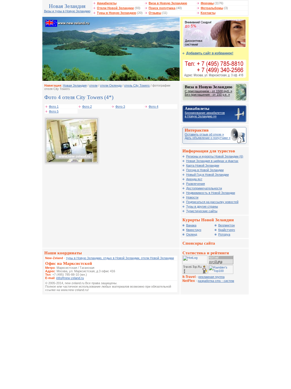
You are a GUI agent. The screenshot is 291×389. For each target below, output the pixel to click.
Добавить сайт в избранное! (209, 53)
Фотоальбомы (212, 8)
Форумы (207, 3)
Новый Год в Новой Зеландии (207, 174)
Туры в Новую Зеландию (116, 13)
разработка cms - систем (216, 280)
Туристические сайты (201, 211)
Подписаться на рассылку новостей (212, 202)
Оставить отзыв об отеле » (204, 134)
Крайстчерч (226, 230)
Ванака (191, 225)
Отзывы (155, 13)
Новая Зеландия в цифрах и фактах (212, 161)
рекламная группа (211, 277)
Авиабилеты (107, 3)
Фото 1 (54, 106)
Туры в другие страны (202, 206)
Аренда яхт (194, 179)
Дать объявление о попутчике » (207, 138)
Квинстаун (193, 230)
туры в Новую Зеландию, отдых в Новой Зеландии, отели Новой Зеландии (120, 258)
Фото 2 (87, 106)
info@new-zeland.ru (70, 278)
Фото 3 (120, 106)
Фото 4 (153, 106)
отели (93, 85)
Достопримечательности (204, 188)
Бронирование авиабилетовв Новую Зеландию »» (205, 114)
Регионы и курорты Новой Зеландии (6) (214, 156)
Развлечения (195, 183)
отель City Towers (137, 85)
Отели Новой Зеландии (115, 8)
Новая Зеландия (75, 85)
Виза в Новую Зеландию (168, 3)
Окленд (191, 234)
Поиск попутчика (162, 8)
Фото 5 (54, 111)
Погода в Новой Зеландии (205, 170)
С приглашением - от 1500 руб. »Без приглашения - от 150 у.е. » (208, 92)
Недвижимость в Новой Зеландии (210, 193)
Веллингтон (226, 225)
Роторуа (224, 234)
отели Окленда (111, 85)
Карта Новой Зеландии (202, 165)
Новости (192, 197)
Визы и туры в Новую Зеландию (67, 11)
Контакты (208, 13)
